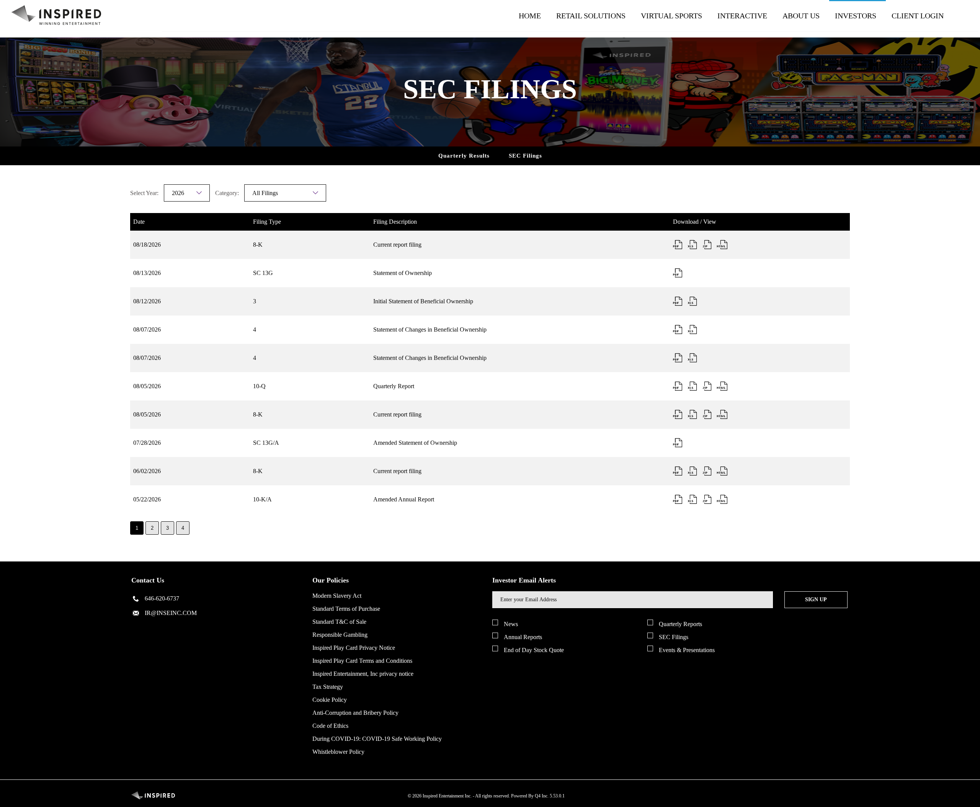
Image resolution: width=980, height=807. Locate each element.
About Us (801, 16)
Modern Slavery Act (336, 595)
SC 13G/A (266, 442)
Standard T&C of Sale (339, 621)
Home (530, 16)
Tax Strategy (327, 686)
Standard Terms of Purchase (346, 608)
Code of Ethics (330, 725)
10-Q (259, 386)
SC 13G (263, 273)
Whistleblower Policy (338, 751)
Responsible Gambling (340, 634)
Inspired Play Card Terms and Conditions (362, 660)
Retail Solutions (591, 16)
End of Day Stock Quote (534, 650)
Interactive (742, 16)
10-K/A (262, 499)
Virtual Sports (671, 16)
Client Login (918, 16)
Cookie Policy (329, 699)
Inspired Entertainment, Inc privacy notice (362, 673)
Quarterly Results (464, 156)
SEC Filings (525, 156)
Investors (855, 16)
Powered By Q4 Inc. (530, 796)
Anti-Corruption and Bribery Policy (355, 712)
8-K (258, 244)
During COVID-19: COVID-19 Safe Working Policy (377, 738)
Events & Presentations (687, 650)
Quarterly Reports (680, 624)
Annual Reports (523, 637)
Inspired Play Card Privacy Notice (353, 647)
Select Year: (144, 193)
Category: (227, 193)
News (511, 624)
